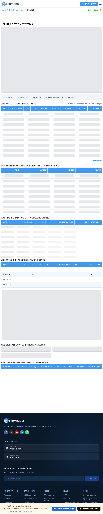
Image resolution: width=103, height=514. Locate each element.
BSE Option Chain (30, 499)
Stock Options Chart (90, 503)
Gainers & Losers (89, 495)
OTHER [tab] (71, 97)
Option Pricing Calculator (49, 500)
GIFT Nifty (66, 495)
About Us (7, 495)
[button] (3, 10)
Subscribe (91, 478)
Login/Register (89, 4)
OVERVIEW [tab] (7, 97)
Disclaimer (8, 503)
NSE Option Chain (30, 495)
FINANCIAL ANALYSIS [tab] (54, 97)
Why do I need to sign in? (37, 509)
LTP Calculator (49, 495)
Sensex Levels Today (71, 503)
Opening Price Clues (90, 499)
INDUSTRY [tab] (37, 97)
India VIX (66, 499)
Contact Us (8, 499)
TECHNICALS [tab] (22, 97)
